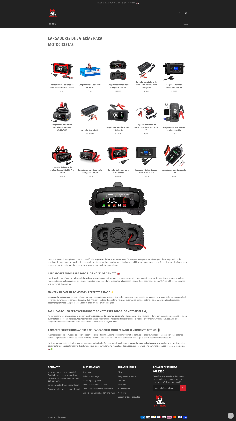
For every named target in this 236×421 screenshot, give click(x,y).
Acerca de (87, 372)
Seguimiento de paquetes (129, 396)
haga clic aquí (74, 389)
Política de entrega (91, 376)
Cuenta (185, 24)
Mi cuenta (122, 392)
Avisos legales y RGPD (92, 380)
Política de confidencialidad (95, 384)
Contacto (122, 380)
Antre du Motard (59, 417)
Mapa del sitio (124, 388)
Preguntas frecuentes (127, 376)
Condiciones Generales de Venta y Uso (99, 392)
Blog (120, 372)
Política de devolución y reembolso (98, 388)
